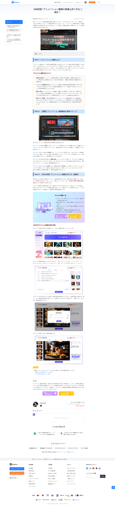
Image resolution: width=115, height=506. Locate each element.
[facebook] (87, 468)
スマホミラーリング (73, 448)
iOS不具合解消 (51, 476)
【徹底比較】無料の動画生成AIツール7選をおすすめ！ (14, 26)
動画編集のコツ (33, 448)
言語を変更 (14, 478)
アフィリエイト (32, 486)
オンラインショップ (16, 473)
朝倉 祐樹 (43, 403)
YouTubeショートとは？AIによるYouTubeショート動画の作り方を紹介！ (14, 35)
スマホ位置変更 (51, 470)
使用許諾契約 (32, 483)
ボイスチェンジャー (60, 448)
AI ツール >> (52, 18)
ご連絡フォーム (71, 478)
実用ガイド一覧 (71, 476)
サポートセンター (71, 468)
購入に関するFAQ (71, 473)
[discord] (99, 468)
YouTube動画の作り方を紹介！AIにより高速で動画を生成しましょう (14, 30)
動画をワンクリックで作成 (71, 198)
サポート (78, 2)
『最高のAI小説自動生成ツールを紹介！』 (44, 372)
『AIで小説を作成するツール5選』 (42, 374)
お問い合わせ (32, 473)
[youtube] (93, 468)
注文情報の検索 (71, 470)
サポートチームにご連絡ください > (66, 452)
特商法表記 (31, 470)
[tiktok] (96, 468)
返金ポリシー (32, 481)
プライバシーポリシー (34, 478)
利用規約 (31, 476)
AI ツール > (40, 459)
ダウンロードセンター (16, 469)
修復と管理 (57, 2)
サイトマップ (70, 481)
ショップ (92, 2)
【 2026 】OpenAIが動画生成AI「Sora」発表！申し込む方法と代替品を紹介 (14, 40)
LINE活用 (50, 468)
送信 (103, 476)
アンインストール (71, 483)
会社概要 (31, 468)
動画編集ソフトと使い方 (46, 448)
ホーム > (36, 459)
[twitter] (90, 468)
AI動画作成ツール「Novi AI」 (42, 387)
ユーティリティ (67, 2)
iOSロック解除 (51, 478)
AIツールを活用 (56, 100)
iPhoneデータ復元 (52, 473)
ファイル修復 (84, 448)
